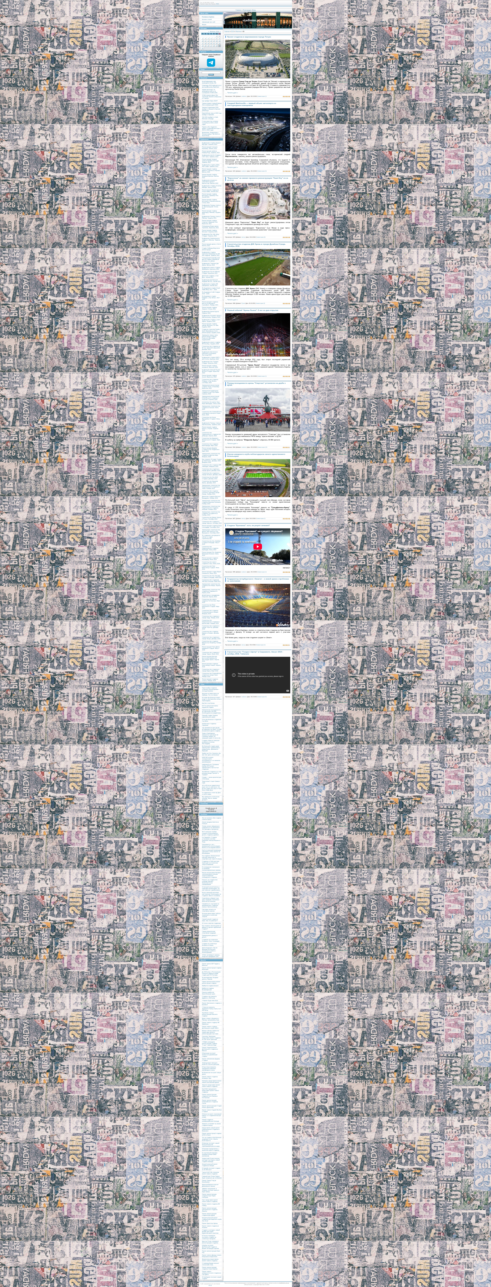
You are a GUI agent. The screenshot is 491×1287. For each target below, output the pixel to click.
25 (205, 46)
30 (219, 46)
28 (214, 46)
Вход (253, 10)
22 (216, 43)
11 (205, 41)
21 (214, 43)
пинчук (243, 237)
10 (202, 41)
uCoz (210, 1285)
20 (211, 43)
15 (216, 41)
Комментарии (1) (262, 96)
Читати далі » (232, 93)
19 (208, 43)
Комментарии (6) (260, 303)
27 (211, 46)
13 (211, 41)
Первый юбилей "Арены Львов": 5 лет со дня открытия (252, 310)
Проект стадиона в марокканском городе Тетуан (249, 37)
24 (202, 46)
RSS (217, 4)
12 (208, 41)
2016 (232, 31)
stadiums (244, 96)
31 (202, 48)
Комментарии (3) (260, 645)
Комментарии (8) (260, 237)
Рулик (243, 303)
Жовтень (238, 31)
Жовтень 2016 (214, 31)
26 (208, 46)
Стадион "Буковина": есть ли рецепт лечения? (248, 525)
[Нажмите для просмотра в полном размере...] (257, 78)
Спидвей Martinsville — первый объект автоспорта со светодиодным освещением (251, 104)
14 (214, 41)
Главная (238, 10)
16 (219, 41)
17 (202, 43)
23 (219, 43)
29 (216, 46)
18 (205, 43)
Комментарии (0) (262, 171)
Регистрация (247, 10)
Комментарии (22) (262, 447)
